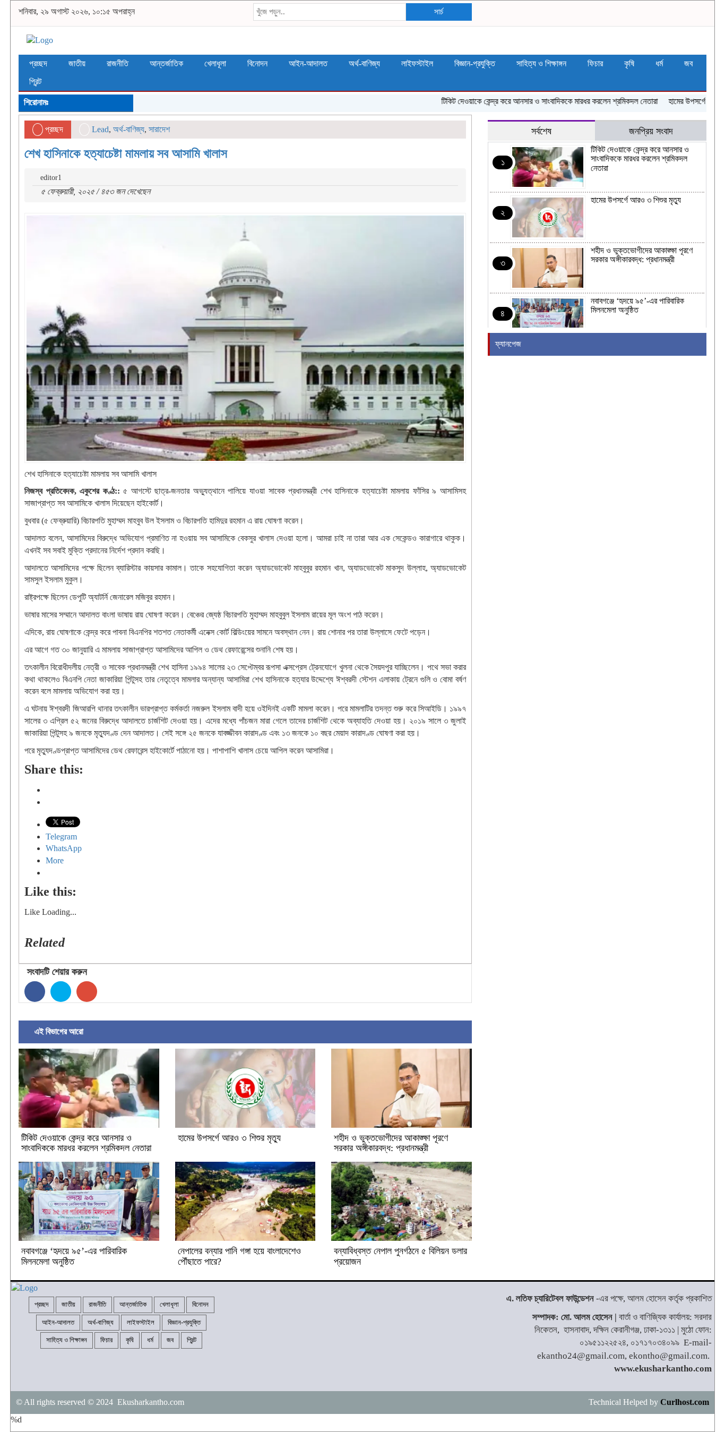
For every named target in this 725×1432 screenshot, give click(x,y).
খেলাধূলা (215, 63)
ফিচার (595, 63)
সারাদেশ (159, 129)
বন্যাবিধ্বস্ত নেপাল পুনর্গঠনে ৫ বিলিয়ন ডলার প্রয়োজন (400, 1256)
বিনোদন (257, 63)
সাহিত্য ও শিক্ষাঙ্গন (541, 63)
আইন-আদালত (308, 63)
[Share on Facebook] (34, 991)
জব (688, 63)
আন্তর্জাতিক (166, 63)
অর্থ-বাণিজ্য (364, 63)
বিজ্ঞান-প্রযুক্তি (474, 63)
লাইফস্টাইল (417, 63)
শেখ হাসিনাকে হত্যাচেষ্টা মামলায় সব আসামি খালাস (125, 153)
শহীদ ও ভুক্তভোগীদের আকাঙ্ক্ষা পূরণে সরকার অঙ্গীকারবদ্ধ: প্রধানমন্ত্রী (391, 1143)
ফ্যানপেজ (508, 343)
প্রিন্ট (35, 81)
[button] (245, 338)
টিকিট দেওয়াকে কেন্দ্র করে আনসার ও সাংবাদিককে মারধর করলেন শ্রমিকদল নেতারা (528, 101)
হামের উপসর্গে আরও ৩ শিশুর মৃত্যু (229, 1138)
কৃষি (629, 63)
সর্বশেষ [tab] (541, 131)
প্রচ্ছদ (38, 63)
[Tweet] (60, 991)
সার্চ (438, 11)
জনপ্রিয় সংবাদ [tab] (651, 131)
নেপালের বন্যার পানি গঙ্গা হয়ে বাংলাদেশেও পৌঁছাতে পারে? (239, 1256)
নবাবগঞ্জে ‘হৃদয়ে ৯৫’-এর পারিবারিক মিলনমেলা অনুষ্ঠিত (74, 1256)
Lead (100, 129)
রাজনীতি (117, 63)
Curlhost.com (684, 1402)
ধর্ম (659, 63)
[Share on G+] (86, 991)
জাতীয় (76, 63)
